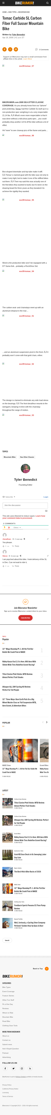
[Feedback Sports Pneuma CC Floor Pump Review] (7, 906)
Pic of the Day (7, 1004)
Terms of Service (7, 1096)
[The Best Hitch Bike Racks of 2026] (7, 872)
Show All (7, 940)
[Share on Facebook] (4, 49)
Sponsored (17, 851)
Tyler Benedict (18, 35)
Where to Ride (7, 1013)
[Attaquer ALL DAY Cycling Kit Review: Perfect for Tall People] (7, 820)
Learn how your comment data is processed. (23, 517)
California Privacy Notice (10, 1089)
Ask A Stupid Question (10, 1049)
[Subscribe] (29, 1068)
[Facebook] (4, 1068)
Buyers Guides (18, 868)
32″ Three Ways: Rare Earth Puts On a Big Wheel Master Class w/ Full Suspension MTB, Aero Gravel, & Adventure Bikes (19, 702)
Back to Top (38, 969)
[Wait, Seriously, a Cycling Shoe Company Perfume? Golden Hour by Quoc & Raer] (7, 923)
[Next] (47, 722)
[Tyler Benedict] (25, 469)
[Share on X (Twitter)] (10, 49)
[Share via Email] (16, 49)
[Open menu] (3, 3)
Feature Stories (8, 996)
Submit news (7, 1044)
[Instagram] (21, 1068)
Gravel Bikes (44, 765)
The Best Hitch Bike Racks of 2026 (27, 871)
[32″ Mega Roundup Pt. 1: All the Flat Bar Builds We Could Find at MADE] (20, 750)
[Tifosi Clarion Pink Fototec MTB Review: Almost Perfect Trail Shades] (7, 803)
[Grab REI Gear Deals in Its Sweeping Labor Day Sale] (7, 855)
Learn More (27, 59)
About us (5, 1036)
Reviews (5, 1008)
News (22, 851)
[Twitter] (13, 1068)
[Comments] (37, 49)
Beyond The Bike (18, 919)
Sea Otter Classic (27, 457)
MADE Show (6, 765)
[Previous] (43, 722)
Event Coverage (8, 991)
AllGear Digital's (21, 1077)
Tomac (18, 109)
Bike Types (6, 987)
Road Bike (6, 1021)
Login (45, 497)
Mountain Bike (10, 457)
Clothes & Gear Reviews (20, 799)
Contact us (6, 1040)
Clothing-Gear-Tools (19, 902)
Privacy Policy (6, 1085)
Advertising (6, 1057)
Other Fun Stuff (8, 1000)
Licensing (5, 1092)
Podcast (5, 1053)
